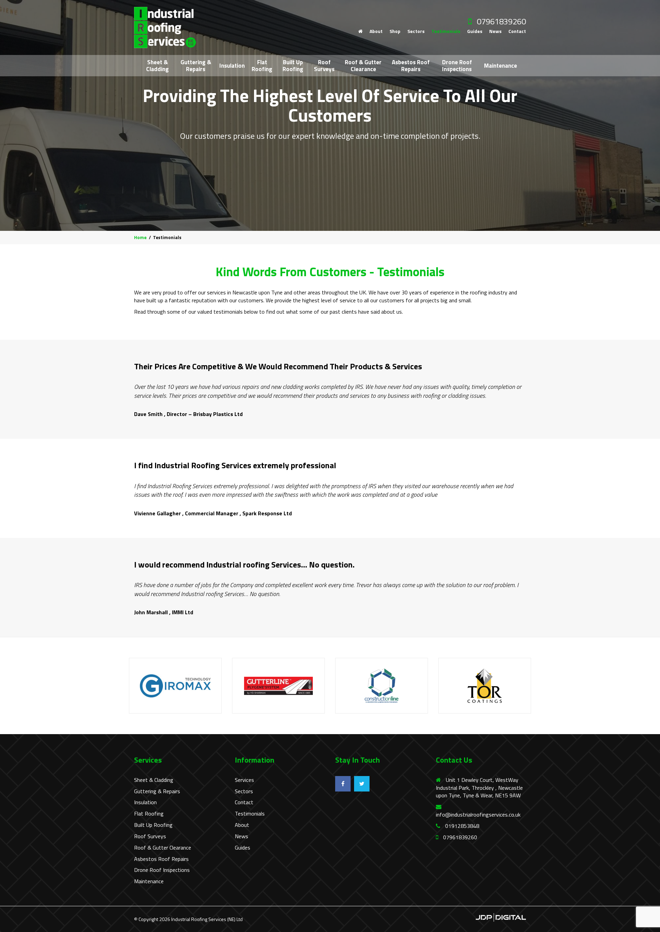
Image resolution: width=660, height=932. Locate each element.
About (376, 31)
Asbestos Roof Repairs (411, 66)
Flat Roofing (262, 66)
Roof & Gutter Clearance (363, 66)
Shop (394, 31)
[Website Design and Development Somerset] (501, 916)
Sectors (416, 31)
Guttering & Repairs (195, 66)
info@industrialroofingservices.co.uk (478, 814)
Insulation (232, 65)
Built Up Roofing (293, 66)
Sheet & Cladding (157, 66)
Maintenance (500, 65)
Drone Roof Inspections (457, 66)
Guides (474, 31)
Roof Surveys (324, 66)
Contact (517, 31)
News (495, 31)
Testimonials (445, 31)
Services (244, 780)
